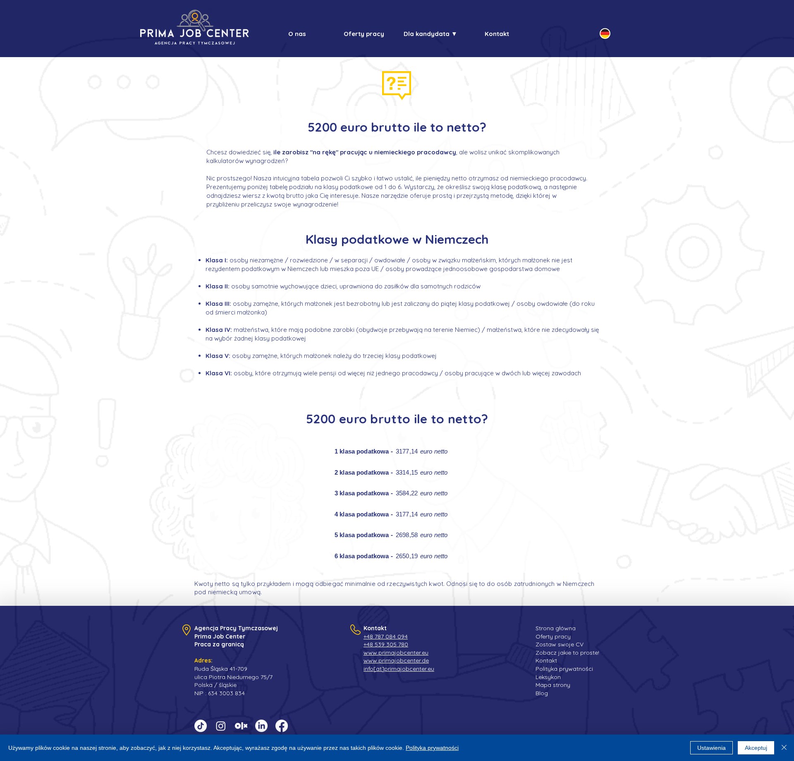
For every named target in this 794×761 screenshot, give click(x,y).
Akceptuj (756, 747)
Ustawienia (711, 747)
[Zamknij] (784, 747)
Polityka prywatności (432, 747)
